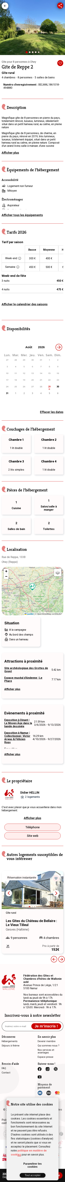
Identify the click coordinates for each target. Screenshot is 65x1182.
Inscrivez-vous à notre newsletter (32, 1015)
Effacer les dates (51, 412)
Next (56, 893)
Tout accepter (32, 1175)
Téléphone (32, 827)
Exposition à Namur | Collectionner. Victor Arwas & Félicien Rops (17, 737)
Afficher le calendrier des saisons (25, 304)
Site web (32, 835)
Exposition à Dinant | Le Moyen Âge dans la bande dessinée (18, 723)
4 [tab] (36, 53)
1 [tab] (28, 53)
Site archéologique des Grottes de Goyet (26, 670)
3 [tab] (33, 53)
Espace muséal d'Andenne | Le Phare (23, 679)
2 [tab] (30, 53)
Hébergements (5, 6)
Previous (54, 959)
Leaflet (30, 613)
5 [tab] (39, 53)
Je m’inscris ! (46, 1026)
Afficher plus (10, 152)
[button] (32, 587)
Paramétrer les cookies (32, 1165)
